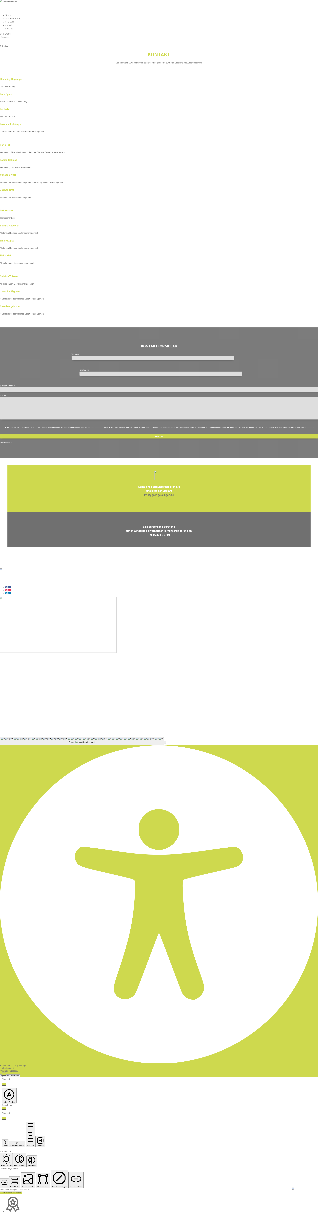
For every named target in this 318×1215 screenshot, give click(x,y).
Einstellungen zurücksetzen (11, 1193)
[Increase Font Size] (4, 1074)
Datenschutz (266, 724)
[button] (165, 742)
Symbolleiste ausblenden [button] (10, 1076)
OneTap (14, 1071)
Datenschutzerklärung (28, 427)
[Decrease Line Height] (4, 1118)
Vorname (76, 354)
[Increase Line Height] (4, 1108)
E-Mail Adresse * (7, 386)
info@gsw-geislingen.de (159, 495)
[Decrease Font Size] (4, 1084)
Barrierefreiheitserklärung (285, 724)
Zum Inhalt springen (9, 1190)
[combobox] (82, 741)
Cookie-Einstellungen (308, 724)
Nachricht (4, 396)
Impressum (253, 724)
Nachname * (85, 370)
